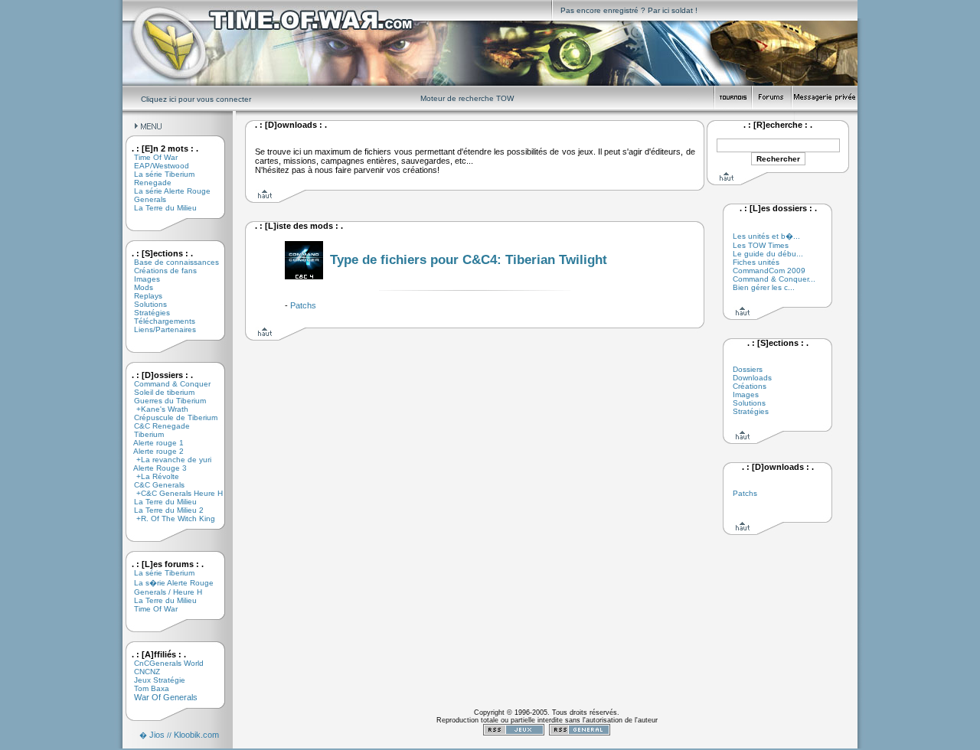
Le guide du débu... (768, 253)
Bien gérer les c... (764, 287)
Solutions (144, 304)
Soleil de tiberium (158, 392)
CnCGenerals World (163, 663)
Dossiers (748, 369)
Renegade (147, 182)
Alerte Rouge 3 (154, 468)
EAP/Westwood (155, 165)
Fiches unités (756, 262)
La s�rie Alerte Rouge (168, 583)
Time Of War (150, 157)
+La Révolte (150, 476)
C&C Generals (153, 485)
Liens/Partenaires (159, 329)
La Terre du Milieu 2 (163, 510)
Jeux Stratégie (153, 680)
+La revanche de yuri (166, 459)
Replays (142, 296)
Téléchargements (158, 321)
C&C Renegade (156, 426)
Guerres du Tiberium (164, 400)
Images (141, 279)
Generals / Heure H (162, 592)
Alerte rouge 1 (153, 443)
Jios (157, 734)
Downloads (752, 377)
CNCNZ (141, 671)
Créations (749, 386)
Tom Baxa (145, 688)
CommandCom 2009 (769, 270)
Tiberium (143, 434)
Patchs (303, 305)
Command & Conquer (166, 384)
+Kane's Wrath (155, 409)
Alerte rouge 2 (153, 451)
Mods (137, 287)
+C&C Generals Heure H (172, 493)
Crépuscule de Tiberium (169, 417)
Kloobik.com (196, 734)
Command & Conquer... (774, 279)
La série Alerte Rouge (166, 191)
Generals (144, 199)
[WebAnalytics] (546, 745)
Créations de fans (159, 270)
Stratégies (146, 312)
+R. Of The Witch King (168, 518)
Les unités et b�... (766, 236)
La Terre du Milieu (159, 208)
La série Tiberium (158, 174)
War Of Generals (160, 697)
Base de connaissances (170, 262)
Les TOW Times (761, 245)
